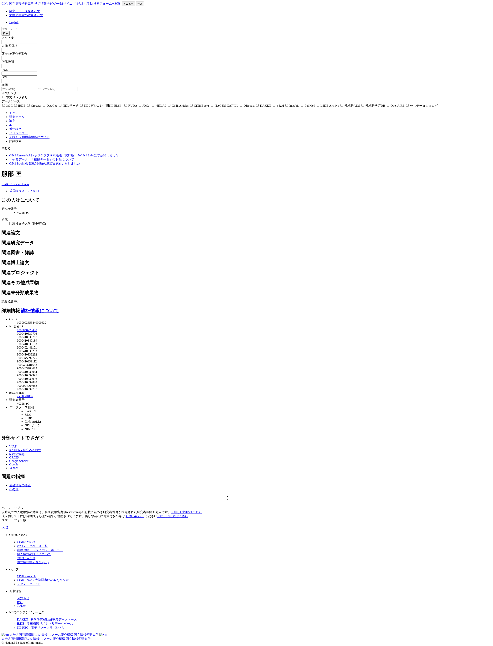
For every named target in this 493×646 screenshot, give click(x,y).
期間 (5, 85)
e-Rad (280, 105)
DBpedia (249, 105)
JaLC (9, 105)
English (13, 22)
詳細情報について (40, 310)
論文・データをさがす (24, 11)
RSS (20, 602)
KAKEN (265, 105)
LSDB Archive (330, 105)
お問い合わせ (135, 516)
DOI (4, 77)
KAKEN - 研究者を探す (25, 450)
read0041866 (25, 396)
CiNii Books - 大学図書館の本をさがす (43, 580)
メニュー (128, 3)
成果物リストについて (24, 191)
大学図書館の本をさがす (26, 15)
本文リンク (9, 93)
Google (13, 464)
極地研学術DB (375, 105)
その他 (13, 489)
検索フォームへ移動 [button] (107, 3)
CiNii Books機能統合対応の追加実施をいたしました (44, 163)
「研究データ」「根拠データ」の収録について (41, 159)
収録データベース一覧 (32, 546)
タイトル (8, 37)
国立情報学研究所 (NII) (33, 562)
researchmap (21, 184)
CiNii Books (201, 105)
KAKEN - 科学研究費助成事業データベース (47, 619)
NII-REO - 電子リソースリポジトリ (41, 627)
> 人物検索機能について (32, 137)
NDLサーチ (70, 105)
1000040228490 (27, 330)
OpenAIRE (397, 105)
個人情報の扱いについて (34, 554)
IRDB (21, 105)
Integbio (294, 105)
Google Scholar (18, 461)
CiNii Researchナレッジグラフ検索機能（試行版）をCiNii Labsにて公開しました (63, 155)
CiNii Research (26, 576)
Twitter (21, 605)
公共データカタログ (423, 105)
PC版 (5, 527)
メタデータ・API (28, 584)
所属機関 (8, 61)
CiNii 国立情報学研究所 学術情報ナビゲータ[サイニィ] (39, 3)
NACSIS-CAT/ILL (226, 105)
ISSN (5, 69)
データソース (11, 101)
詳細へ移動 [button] (85, 3)
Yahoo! (13, 468)
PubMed (310, 105)
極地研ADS (352, 105)
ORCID (14, 457)
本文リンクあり (16, 97)
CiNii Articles (180, 105)
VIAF (13, 446)
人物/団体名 (10, 45)
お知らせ (23, 598)
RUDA (132, 105)
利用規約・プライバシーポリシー (40, 550)
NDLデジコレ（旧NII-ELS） (103, 105)
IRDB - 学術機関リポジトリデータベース (45, 623)
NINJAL (161, 105)
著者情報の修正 (20, 485)
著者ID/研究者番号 (14, 53)
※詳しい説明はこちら (186, 512)
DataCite (52, 105)
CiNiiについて (26, 542)
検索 (139, 3)
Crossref (36, 105)
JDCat (146, 105)
